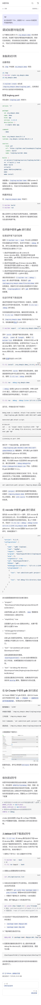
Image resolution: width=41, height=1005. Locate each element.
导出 (15, 322)
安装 (7, 359)
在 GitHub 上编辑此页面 (12, 973)
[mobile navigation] (37, 3)
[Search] (32, 3)
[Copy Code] (38, 73)
